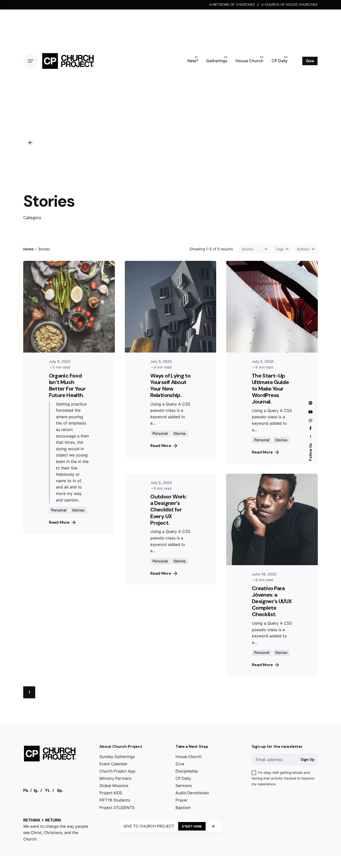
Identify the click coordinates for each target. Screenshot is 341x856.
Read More (59, 522)
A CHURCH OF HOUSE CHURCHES (289, 4)
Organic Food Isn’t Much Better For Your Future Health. (67, 385)
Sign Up (307, 759)
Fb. (26, 790)
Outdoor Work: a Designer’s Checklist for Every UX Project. (168, 509)
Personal (58, 510)
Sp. (60, 790)
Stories (78, 510)
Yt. (47, 790)
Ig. (36, 790)
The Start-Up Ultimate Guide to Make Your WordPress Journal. (270, 389)
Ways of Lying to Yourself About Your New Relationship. (170, 385)
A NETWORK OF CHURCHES (232, 4)
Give (310, 61)
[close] (213, 826)
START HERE (192, 826)
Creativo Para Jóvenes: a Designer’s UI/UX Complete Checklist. (272, 601)
